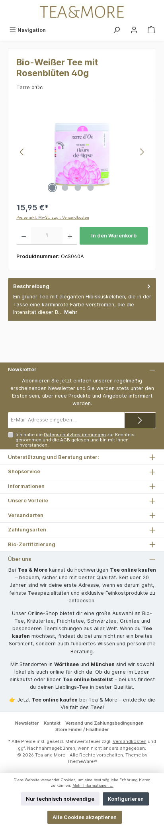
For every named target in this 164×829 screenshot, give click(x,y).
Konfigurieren (126, 799)
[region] (82, 152)
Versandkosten (129, 741)
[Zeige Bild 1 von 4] (52, 187)
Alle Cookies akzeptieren (85, 817)
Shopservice (24, 471)
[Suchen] (116, 30)
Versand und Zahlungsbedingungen (104, 723)
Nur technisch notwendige (60, 799)
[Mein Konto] (134, 30)
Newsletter (27, 723)
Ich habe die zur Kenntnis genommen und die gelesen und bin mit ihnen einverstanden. (75, 440)
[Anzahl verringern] (23, 236)
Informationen (26, 486)
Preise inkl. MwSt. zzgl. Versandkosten (52, 217)
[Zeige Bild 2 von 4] (65, 187)
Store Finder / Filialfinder (82, 729)
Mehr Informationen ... (92, 785)
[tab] (82, 299)
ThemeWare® (82, 761)
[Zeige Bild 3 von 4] (77, 187)
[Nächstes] (142, 152)
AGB (65, 440)
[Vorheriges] (22, 152)
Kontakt (52, 723)
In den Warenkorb (114, 236)
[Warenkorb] (151, 30)
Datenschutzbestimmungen (75, 434)
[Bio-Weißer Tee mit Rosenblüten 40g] (82, 152)
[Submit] (140, 420)
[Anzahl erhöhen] (69, 236)
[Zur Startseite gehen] (82, 12)
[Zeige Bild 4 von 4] (90, 187)
